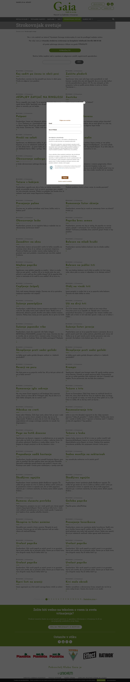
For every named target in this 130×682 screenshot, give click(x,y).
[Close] (84, 103)
